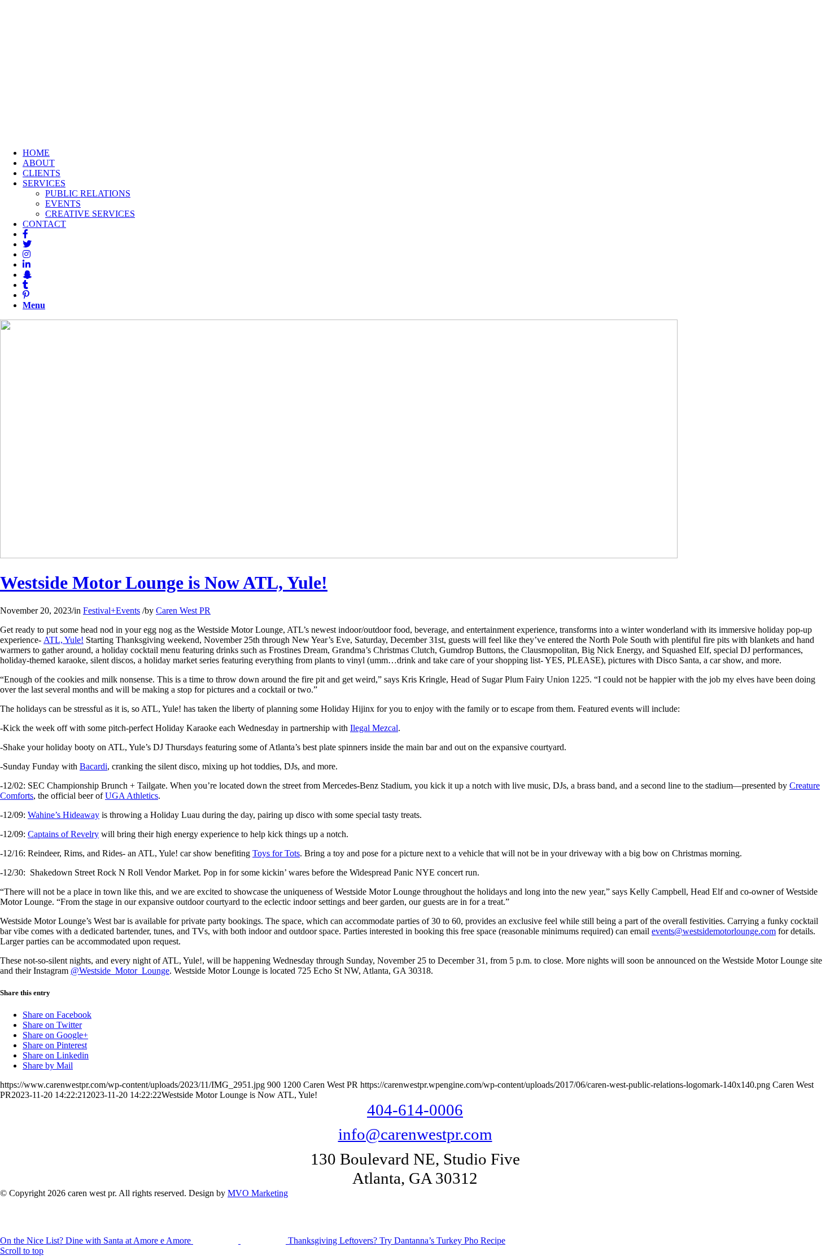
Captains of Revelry (63, 834)
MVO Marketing (258, 1193)
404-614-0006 (415, 1110)
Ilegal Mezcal (374, 728)
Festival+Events (111, 610)
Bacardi (93, 766)
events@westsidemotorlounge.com (714, 931)
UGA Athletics (131, 795)
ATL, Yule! (63, 640)
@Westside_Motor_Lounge (120, 970)
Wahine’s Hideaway (63, 815)
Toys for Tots (276, 853)
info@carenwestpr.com (415, 1134)
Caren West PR (183, 610)
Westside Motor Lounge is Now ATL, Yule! (163, 582)
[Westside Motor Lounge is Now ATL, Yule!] (339, 555)
